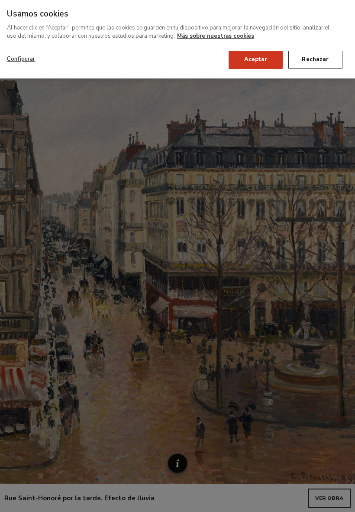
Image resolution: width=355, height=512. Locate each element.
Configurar (21, 59)
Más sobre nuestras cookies (215, 36)
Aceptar (256, 59)
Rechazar (315, 59)
